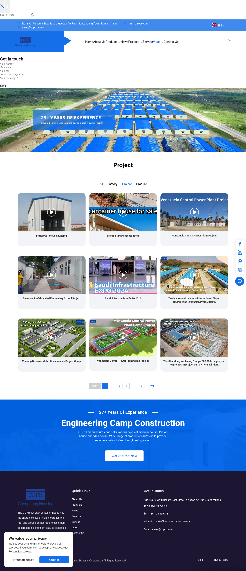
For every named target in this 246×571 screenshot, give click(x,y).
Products (112, 41)
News (124, 41)
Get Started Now (124, 455)
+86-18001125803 (179, 521)
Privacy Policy (220, 559)
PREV (95, 386)
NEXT (151, 386)
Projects (134, 41)
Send (3, 85)
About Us (99, 41)
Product (141, 183)
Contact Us (171, 41)
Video (157, 41)
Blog (200, 559)
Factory (113, 183)
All (101, 183)
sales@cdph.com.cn (33, 27)
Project (127, 183)
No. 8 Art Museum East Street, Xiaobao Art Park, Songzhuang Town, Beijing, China (69, 23)
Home (89, 41)
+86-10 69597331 (137, 23)
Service (147, 41)
